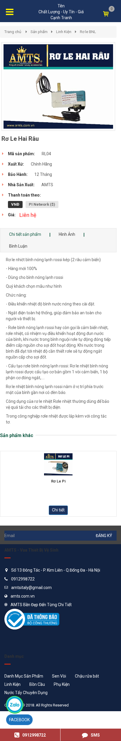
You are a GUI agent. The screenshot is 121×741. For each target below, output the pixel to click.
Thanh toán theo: (24, 195)
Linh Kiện (63, 32)
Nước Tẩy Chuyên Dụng (26, 692)
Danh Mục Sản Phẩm (23, 676)
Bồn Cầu (37, 684)
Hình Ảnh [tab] (67, 234)
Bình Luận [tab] (18, 246)
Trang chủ (12, 32)
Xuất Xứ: (16, 164)
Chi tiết (58, 510)
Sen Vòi (59, 676)
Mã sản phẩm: (21, 153)
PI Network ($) (42, 204)
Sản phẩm (39, 32)
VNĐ (15, 204)
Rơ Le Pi (58, 481)
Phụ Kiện (62, 684)
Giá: (12, 214)
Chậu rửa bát (87, 676)
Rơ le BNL (88, 32)
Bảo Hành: (18, 174)
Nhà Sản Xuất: (21, 184)
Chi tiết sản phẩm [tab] (25, 234)
